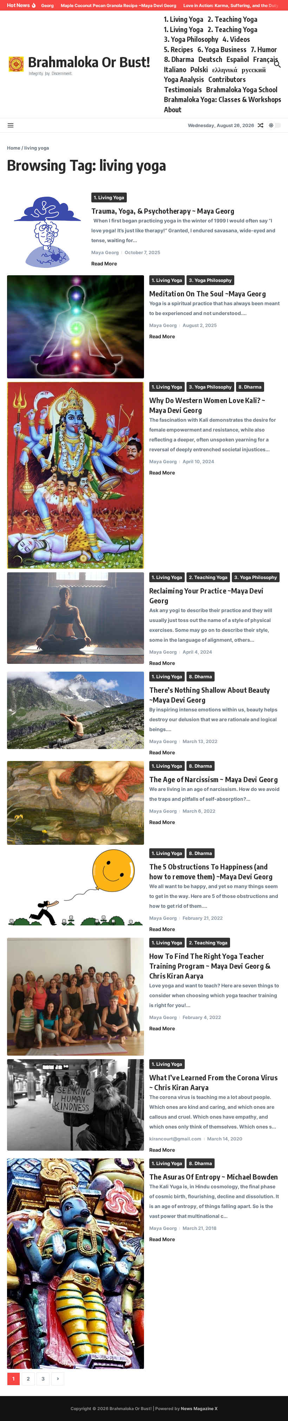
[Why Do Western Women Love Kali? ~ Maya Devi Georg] (75, 475)
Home (13, 148)
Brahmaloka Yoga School (241, 89)
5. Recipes (178, 49)
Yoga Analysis (184, 79)
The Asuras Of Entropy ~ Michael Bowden (213, 1176)
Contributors (227, 79)
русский (254, 69)
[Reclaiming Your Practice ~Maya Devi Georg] (75, 618)
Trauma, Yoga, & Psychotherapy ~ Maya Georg (162, 210)
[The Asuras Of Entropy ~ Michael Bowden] (75, 1263)
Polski (199, 69)
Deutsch (210, 59)
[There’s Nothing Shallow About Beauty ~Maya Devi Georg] (75, 710)
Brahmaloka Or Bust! (89, 61)
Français (265, 59)
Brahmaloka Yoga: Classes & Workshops (222, 99)
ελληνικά (224, 69)
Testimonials (183, 89)
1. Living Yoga (183, 19)
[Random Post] (260, 125)
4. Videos (236, 39)
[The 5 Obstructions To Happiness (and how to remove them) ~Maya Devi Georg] (75, 887)
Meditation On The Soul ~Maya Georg (207, 293)
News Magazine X (199, 1408)
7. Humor (264, 49)
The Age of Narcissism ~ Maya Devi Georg (213, 779)
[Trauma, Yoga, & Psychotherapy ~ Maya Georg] (46, 232)
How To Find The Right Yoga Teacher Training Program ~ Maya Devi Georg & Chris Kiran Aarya (209, 965)
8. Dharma (179, 59)
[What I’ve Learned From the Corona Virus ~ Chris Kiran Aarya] (75, 1105)
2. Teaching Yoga (232, 19)
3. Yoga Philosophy (191, 39)
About (173, 109)
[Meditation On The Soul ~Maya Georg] (75, 326)
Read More (104, 263)
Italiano (175, 69)
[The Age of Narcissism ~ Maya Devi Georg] (75, 802)
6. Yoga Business (222, 49)
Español (238, 59)
